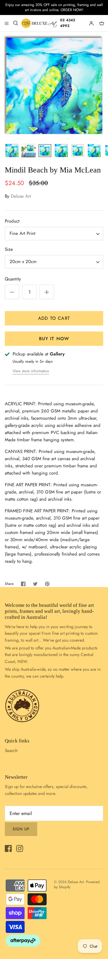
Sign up (21, 829)
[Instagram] (19, 848)
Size (9, 249)
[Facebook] (8, 848)
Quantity (13, 279)
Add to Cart (54, 318)
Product (12, 221)
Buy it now (54, 338)
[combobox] (54, 233)
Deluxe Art (21, 196)
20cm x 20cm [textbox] (23, 262)
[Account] (91, 23)
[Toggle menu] (6, 23)
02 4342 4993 (67, 22)
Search (11, 750)
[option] (54, 86)
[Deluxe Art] (39, 23)
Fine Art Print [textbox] (22, 233)
